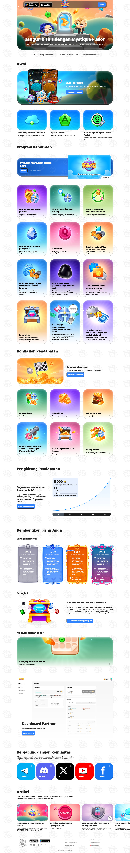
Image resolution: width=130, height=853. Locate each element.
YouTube (81, 776)
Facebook (101, 776)
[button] (110, 818)
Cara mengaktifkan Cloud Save (31, 132)
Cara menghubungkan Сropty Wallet (97, 133)
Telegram (23, 776)
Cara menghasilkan (71, 843)
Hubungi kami (69, 845)
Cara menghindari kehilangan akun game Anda (95, 824)
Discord (42, 776)
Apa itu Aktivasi (58, 132)
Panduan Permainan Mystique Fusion (30, 824)
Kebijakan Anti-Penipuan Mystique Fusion (61, 824)
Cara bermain (69, 840)
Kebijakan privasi (95, 843)
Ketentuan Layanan (96, 840)
